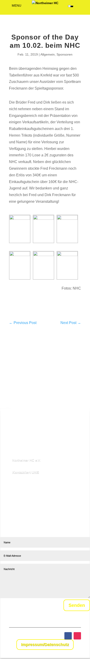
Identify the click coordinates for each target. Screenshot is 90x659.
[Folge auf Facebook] (68, 635)
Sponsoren (64, 54)
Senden (77, 605)
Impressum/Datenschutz (45, 644)
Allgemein (47, 54)
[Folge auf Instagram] (77, 635)
